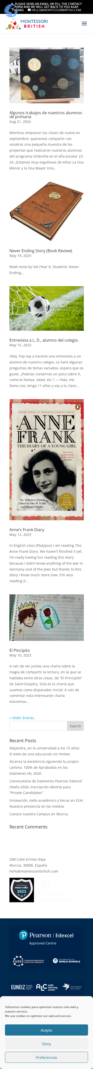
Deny (46, 1043)
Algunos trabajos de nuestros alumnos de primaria (45, 114)
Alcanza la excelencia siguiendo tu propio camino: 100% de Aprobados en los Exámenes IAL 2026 (43, 767)
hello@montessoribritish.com (33, 871)
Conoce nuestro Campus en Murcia (38, 814)
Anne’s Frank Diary (26, 529)
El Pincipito (19, 650)
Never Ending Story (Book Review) (40, 250)
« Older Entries (21, 717)
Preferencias (46, 1057)
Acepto (46, 1030)
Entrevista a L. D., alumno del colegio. (44, 340)
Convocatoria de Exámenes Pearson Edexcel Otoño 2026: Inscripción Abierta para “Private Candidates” (45, 787)
